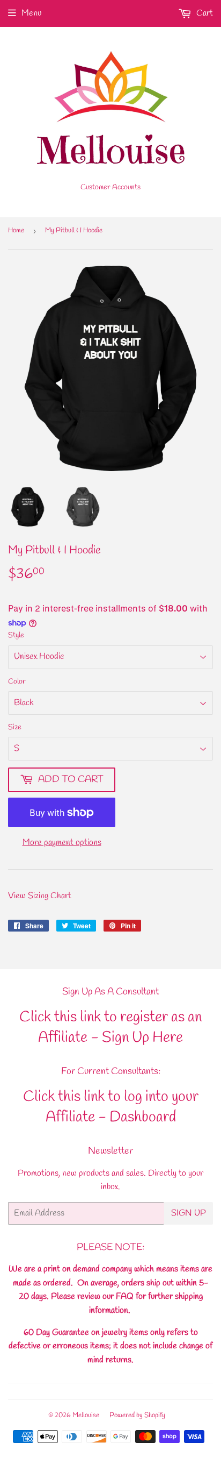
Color (17, 682)
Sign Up (188, 1213)
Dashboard (142, 1117)
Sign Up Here (142, 1038)
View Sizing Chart (39, 895)
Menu (31, 13)
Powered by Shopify (137, 1415)
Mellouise (85, 1415)
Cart (203, 13)
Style (16, 635)
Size (14, 727)
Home (16, 230)
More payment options (62, 842)
